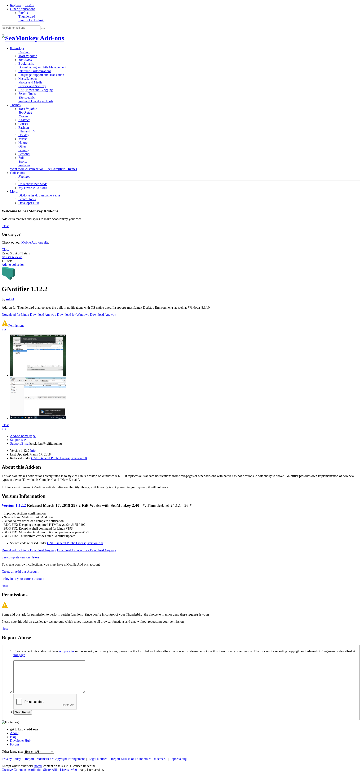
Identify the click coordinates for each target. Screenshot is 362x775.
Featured (24, 52)
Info (33, 450)
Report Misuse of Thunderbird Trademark (139, 759)
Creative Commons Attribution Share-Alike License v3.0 (40, 769)
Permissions (16, 325)
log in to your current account (24, 578)
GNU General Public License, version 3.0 (59, 458)
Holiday (23, 135)
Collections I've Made (32, 184)
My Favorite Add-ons (32, 188)
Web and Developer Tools (35, 101)
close (5, 586)
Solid (21, 157)
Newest (23, 116)
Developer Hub (28, 203)
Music (22, 139)
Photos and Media (30, 82)
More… (15, 191)
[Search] (43, 28)
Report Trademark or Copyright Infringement (55, 759)
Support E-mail (20, 443)
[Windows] (38, 418)
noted (38, 766)
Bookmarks (26, 63)
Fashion (23, 127)
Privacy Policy (12, 759)
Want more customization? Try (43, 169)
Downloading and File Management (42, 67)
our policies (66, 651)
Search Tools (27, 93)
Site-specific (26, 97)
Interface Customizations (34, 71)
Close (5, 226)
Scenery (23, 150)
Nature (22, 142)
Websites (24, 165)
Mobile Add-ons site (34, 242)
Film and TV (27, 131)
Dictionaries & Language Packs (39, 195)
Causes (23, 124)
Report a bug (178, 759)
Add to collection (13, 264)
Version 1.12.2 (14, 505)
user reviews (12, 257)
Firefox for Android (31, 20)
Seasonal (24, 154)
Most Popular (27, 56)
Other (22, 146)
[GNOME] (38, 375)
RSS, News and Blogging (35, 90)
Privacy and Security (32, 86)
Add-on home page (23, 436)
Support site (18, 439)
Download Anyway (43, 314)
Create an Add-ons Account (20, 571)
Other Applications (22, 9)
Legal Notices (98, 759)
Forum (14, 744)
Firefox (23, 12)
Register (15, 5)
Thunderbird (26, 16)
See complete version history (21, 557)
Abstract (24, 120)
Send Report (22, 712)
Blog (13, 737)
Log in (29, 5)
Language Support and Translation (41, 75)
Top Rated (25, 60)
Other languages (12, 751)
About (14, 733)
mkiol (10, 299)
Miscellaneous (27, 78)
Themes (15, 105)
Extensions (17, 48)
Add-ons (51, 38)
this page (19, 655)
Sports (22, 161)
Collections (17, 173)
